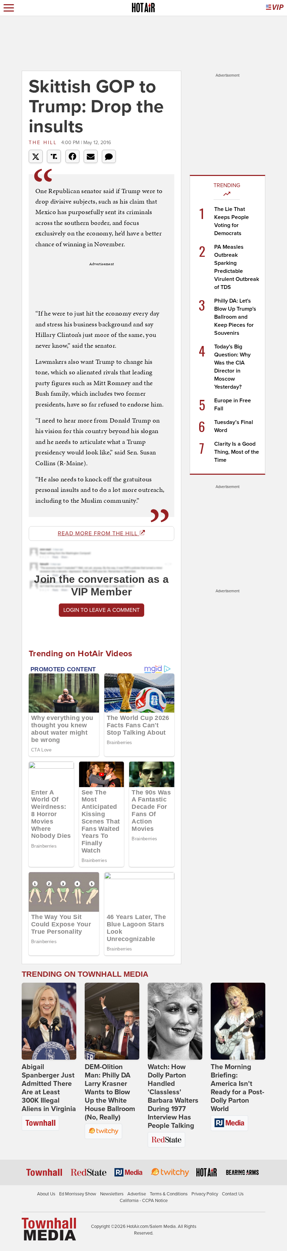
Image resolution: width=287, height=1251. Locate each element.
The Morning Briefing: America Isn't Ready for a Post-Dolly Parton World (237, 1088)
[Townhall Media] (49, 1228)
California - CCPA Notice (144, 1200)
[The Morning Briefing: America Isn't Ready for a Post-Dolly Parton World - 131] (238, 1021)
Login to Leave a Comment (101, 610)
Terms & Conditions (169, 1194)
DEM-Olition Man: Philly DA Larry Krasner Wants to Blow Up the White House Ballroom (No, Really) (110, 1092)
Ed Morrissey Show (77, 1194)
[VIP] (275, 8)
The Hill (44, 143)
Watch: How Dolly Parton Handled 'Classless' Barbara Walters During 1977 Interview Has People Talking (173, 1096)
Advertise (136, 1194)
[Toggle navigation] (9, 8)
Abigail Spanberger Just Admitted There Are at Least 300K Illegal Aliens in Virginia (49, 1088)
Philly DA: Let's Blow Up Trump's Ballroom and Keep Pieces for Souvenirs (235, 317)
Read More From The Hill (98, 533)
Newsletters (112, 1194)
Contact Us (233, 1194)
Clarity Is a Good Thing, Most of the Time (236, 452)
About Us (46, 1194)
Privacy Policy (204, 1194)
